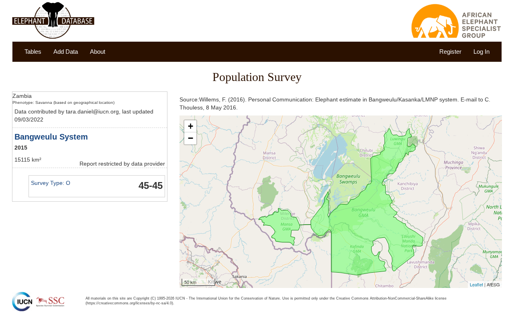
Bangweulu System (51, 136)
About (97, 51)
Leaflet (476, 284)
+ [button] (190, 126)
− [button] (190, 138)
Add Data (65, 51)
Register (450, 51)
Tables (32, 51)
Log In (481, 51)
